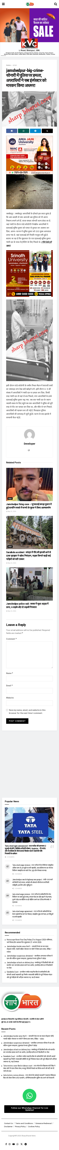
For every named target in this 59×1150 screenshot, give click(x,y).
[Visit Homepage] (29, 4)
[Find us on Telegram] (26, 1144)
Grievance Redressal (43, 1123)
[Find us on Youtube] (13, 1144)
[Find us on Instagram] (10, 1144)
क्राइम (15, 65)
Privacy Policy (20, 1126)
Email (9, 685)
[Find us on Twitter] (21, 1144)
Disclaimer (8, 1126)
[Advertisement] (29, 764)
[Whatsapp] (29, 1096)
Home (8, 65)
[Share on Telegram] (35, 131)
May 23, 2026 (11, 511)
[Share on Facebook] (11, 131)
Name (9, 673)
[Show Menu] (3, 4)
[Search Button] (55, 4)
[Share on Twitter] (47, 131)
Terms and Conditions (24, 1123)
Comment (11, 639)
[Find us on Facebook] (6, 1144)
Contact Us (8, 1123)
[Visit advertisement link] (29, 32)
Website (10, 698)
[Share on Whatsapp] (23, 131)
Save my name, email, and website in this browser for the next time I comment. (27, 711)
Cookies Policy (34, 1126)
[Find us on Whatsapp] (18, 1144)
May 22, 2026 (11, 563)
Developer (29, 443)
